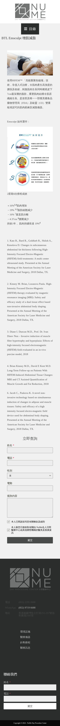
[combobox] (30, 475)
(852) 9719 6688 (27, 607)
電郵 (9, 483)
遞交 (30, 540)
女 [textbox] (10, 475)
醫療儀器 (25, 637)
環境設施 (25, 631)
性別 (9, 470)
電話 (10, 458)
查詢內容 (12, 496)
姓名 (10, 445)
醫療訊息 (25, 647)
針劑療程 (25, 642)
